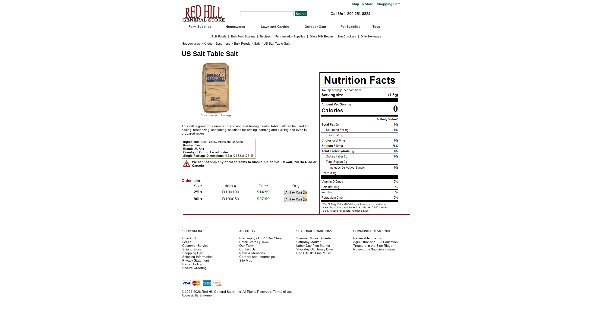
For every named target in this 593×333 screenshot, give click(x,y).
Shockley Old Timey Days (315, 249)
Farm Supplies (200, 26)
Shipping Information (197, 257)
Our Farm (246, 245)
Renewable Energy (367, 238)
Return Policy (192, 264)
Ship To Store (362, 4)
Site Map (245, 260)
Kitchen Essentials (217, 43)
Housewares (235, 26)
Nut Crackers (347, 36)
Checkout (189, 238)
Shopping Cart (388, 4)
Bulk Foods (218, 36)
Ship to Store (191, 249)
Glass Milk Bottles (322, 36)
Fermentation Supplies (290, 36)
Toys (376, 26)
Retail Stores (248, 242)
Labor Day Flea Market (313, 245)
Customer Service (195, 245)
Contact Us (247, 249)
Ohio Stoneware (371, 36)
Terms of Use (283, 291)
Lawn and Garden (275, 26)
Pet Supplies (350, 26)
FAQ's (186, 242)
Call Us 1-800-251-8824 (350, 14)
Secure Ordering (194, 268)
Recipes (265, 36)
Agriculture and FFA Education (375, 242)
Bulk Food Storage (243, 36)
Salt (257, 43)
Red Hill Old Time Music (313, 253)
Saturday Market (308, 242)
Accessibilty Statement (198, 295)
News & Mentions (252, 253)
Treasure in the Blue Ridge (372, 245)
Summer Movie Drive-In (313, 238)
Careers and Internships (257, 257)
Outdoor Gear (315, 26)
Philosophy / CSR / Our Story (260, 238)
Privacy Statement (195, 260)
